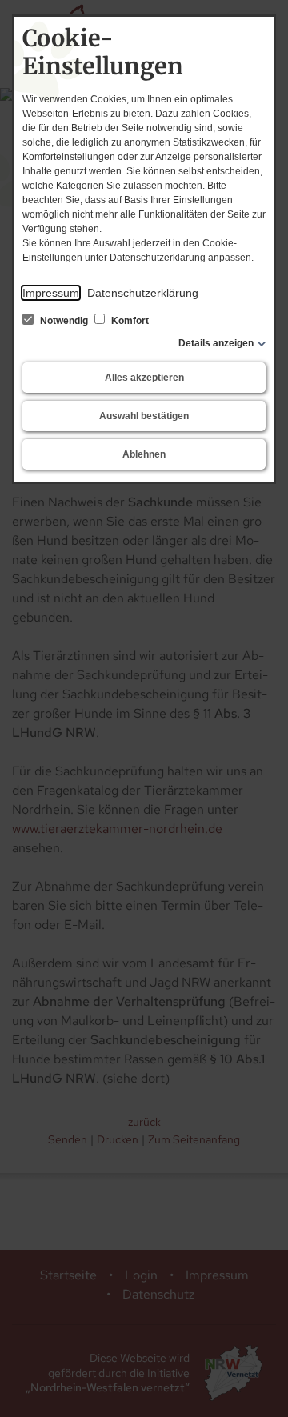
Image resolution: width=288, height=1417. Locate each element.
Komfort (129, 320)
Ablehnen (144, 454)
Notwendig (64, 320)
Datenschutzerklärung (142, 292)
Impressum (50, 292)
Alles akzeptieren (144, 377)
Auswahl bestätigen (144, 416)
